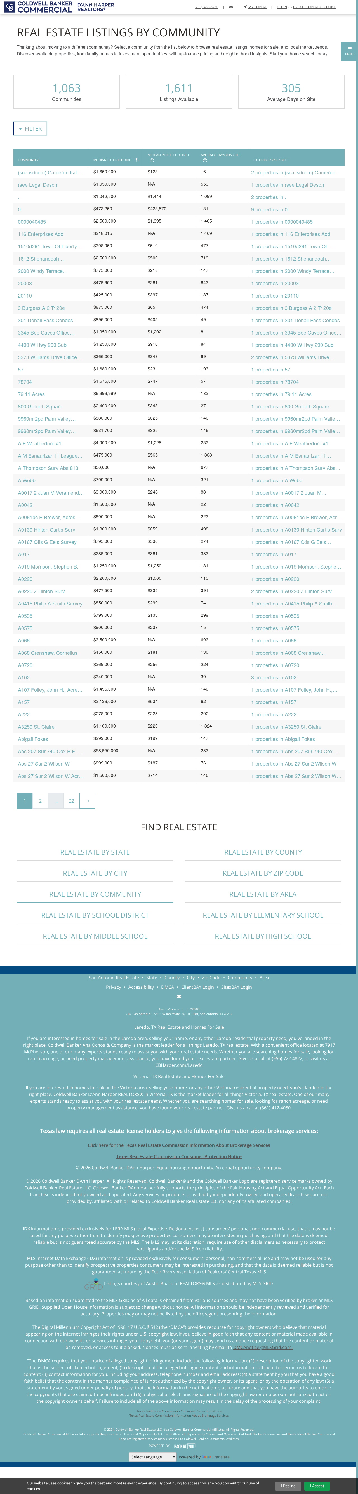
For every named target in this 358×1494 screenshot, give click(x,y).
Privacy (113, 987)
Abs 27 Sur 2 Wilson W (44, 763)
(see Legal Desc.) (37, 184)
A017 (24, 554)
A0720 (25, 664)
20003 (25, 283)
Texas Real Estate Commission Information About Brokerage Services (179, 1415)
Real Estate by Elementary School (263, 915)
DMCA (167, 987)
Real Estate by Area (262, 894)
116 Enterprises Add (40, 233)
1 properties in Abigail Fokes (283, 738)
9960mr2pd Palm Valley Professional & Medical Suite (50, 431)
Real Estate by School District (95, 915)
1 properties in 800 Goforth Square (290, 406)
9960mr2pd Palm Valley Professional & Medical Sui (48, 418)
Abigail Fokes (33, 738)
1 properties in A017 (273, 554)
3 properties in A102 (273, 677)
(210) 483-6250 (206, 6)
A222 (24, 714)
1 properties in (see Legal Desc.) (287, 184)
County (172, 977)
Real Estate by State (95, 852)
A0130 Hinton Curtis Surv (46, 529)
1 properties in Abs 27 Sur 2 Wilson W (293, 763)
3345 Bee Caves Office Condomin (44, 332)
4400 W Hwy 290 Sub (42, 344)
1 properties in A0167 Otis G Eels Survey (288, 542)
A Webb (27, 480)
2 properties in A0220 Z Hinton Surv (291, 591)
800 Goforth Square (40, 406)
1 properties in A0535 (275, 615)
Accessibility (141, 987)
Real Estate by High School (263, 936)
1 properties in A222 (273, 714)
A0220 (25, 578)
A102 (24, 677)
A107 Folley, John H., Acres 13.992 (49, 689)
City (191, 977)
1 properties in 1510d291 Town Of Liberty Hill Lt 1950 (289, 246)
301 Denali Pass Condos (45, 320)
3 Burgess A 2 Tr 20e (41, 307)
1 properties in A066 (273, 640)
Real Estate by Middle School (95, 936)
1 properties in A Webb (276, 480)
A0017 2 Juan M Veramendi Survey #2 (49, 492)
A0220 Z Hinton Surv (41, 591)
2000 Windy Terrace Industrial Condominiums (45, 271)
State (151, 977)
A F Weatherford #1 (40, 443)
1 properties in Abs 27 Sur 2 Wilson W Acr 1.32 (293, 776)
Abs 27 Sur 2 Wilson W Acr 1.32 (48, 776)
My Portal (257, 6)
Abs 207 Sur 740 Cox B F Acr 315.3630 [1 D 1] (51, 751)
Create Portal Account (314, 6)
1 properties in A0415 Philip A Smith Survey (291, 603)
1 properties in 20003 (275, 283)
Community (240, 977)
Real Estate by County (263, 852)
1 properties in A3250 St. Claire (286, 726)
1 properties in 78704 (275, 381)
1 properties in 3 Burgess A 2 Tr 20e (291, 307)
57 (20, 369)
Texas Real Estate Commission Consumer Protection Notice (179, 1156)
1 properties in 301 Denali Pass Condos (295, 320)
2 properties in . (268, 196)
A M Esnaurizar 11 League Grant (47, 455)
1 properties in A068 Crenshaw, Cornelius (286, 652)
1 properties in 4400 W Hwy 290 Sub (292, 344)
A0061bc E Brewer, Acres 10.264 (46, 517)
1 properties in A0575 (275, 628)
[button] (349, 51)
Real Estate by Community (95, 894)
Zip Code (211, 977)
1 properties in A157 (273, 701)
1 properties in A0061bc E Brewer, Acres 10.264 (296, 517)
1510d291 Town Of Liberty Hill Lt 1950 (47, 246)
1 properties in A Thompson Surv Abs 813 (293, 468)
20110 (25, 295)
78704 (25, 381)
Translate (221, 1457)
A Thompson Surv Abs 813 (48, 467)
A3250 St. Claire (36, 726)
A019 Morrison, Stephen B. (48, 566)
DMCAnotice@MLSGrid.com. (263, 1347)
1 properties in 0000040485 (282, 221)
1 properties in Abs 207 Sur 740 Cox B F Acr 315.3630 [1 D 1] (296, 751)
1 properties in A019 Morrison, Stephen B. (295, 566)
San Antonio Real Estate (114, 977)
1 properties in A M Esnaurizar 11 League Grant (288, 455)
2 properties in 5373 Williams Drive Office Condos (290, 357)
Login (282, 6)
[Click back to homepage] (57, 6)
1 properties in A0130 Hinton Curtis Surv (296, 529)
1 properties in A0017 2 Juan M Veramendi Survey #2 (286, 492)
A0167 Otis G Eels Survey (47, 541)
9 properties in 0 (269, 209)
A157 (24, 701)
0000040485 (32, 221)
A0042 (25, 504)
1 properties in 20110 (275, 295)
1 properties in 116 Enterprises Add (290, 233)
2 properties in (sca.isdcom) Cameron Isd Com (293, 172)
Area (264, 977)
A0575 (25, 628)
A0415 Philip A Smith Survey (50, 603)
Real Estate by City (95, 873)
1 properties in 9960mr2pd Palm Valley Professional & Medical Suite (294, 431)
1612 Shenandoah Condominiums (38, 258)
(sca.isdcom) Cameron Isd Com (47, 172)
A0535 (25, 615)
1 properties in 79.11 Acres (281, 394)
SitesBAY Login (236, 987)
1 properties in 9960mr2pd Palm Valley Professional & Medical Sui (294, 418)
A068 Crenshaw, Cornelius (47, 652)
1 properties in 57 (270, 369)
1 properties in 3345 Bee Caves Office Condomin (293, 332)
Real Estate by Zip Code (263, 873)
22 (71, 801)
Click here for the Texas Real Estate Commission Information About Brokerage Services (179, 1145)
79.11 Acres (31, 394)
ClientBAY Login (197, 987)
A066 (24, 640)
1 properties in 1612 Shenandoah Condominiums (288, 258)
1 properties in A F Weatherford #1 (289, 443)
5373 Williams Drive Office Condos (47, 357)
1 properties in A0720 (275, 664)
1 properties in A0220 (275, 578)
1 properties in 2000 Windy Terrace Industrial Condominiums (290, 271)
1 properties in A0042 (275, 504)
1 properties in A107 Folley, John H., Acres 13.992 (292, 689)
